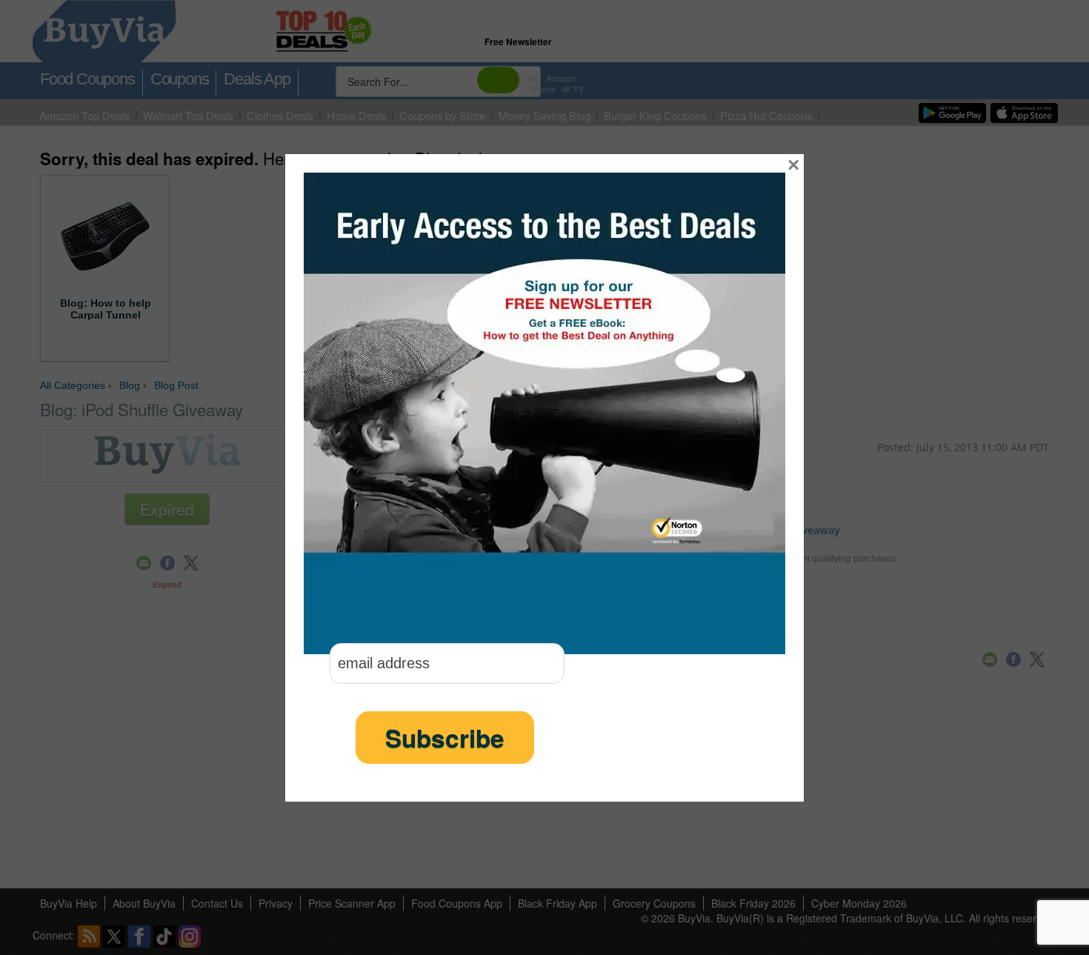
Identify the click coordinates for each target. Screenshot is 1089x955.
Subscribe (444, 737)
